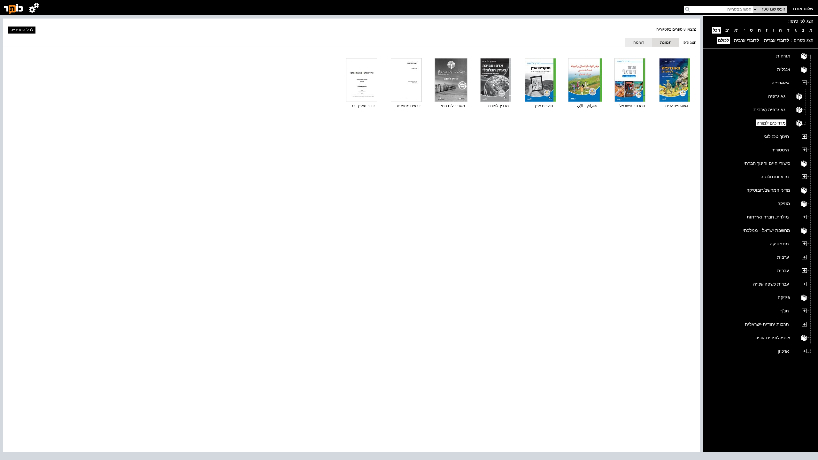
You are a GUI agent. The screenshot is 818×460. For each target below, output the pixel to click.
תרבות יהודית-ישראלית (767, 324)
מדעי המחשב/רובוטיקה (768, 190)
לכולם (723, 40)
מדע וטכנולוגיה (774, 176)
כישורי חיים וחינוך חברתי (767, 163)
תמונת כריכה (666, 43)
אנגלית (783, 69)
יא (736, 30)
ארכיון (783, 351)
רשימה (638, 42)
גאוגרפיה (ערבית (769, 109)
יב (727, 30)
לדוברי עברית (776, 40)
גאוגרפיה (780, 82)
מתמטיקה (779, 243)
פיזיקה (784, 297)
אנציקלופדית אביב (772, 337)
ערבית (783, 257)
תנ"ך (784, 310)
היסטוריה (780, 149)
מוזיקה (783, 203)
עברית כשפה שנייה (771, 284)
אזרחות (783, 55)
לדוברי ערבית (746, 40)
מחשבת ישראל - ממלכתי (766, 230)
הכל (716, 30)
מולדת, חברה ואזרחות (768, 216)
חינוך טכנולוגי (776, 136)
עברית (783, 270)
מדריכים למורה (771, 123)
